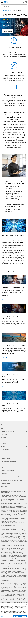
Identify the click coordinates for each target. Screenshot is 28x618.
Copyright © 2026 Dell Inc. (7, 467)
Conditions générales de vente (8, 470)
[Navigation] (2, 2)
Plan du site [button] (4, 434)
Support (3, 428)
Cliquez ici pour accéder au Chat (17, 558)
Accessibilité (4, 486)
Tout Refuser (16, 616)
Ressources (4, 453)
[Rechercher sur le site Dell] (25, 6)
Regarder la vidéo (8, 31)
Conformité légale (5, 483)
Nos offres (3, 443)
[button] (22, 2)
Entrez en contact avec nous (8, 431)
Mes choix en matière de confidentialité (10, 477)
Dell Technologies (5, 458)
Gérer (2, 616)
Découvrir (4, 299)
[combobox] (14, 6)
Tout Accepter (23, 616)
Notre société (4, 446)
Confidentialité (4, 473)
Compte (3, 425)
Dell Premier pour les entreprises (8, 461)
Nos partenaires (5, 449)
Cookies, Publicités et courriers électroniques (11, 480)
